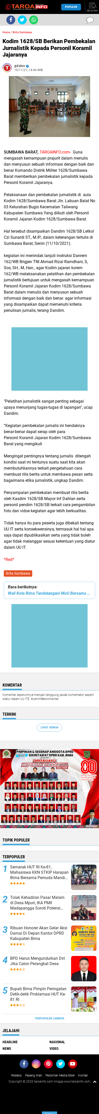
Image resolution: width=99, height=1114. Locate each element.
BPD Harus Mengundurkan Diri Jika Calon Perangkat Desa (37, 961)
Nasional (57, 1042)
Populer (71, 7)
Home (6, 32)
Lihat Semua (49, 727)
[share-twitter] (22, 19)
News (7, 1049)
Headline (10, 1042)
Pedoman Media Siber (60, 1075)
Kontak (83, 1075)
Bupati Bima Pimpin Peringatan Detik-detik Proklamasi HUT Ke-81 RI (38, 994)
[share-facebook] (10, 19)
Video (54, 1049)
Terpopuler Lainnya (49, 1018)
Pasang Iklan (33, 1075)
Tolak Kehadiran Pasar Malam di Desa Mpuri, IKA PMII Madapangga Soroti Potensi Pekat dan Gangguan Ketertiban (38, 903)
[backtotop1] (94, 1081)
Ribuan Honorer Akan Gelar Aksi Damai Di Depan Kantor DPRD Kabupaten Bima (38, 933)
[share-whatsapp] (33, 19)
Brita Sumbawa (18, 573)
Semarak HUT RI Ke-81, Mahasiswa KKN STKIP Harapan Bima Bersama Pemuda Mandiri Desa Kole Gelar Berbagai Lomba (39, 872)
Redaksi (16, 1075)
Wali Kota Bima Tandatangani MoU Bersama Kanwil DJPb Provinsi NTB (49, 593)
